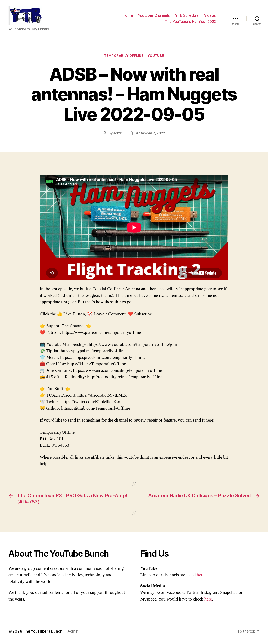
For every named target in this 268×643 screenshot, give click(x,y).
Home (128, 15)
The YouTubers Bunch (42, 631)
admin (118, 133)
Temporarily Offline (123, 56)
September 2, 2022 (150, 133)
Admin (72, 631)
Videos (210, 15)
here (200, 575)
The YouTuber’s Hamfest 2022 (190, 21)
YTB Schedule (187, 15)
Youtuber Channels (154, 15)
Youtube (156, 56)
